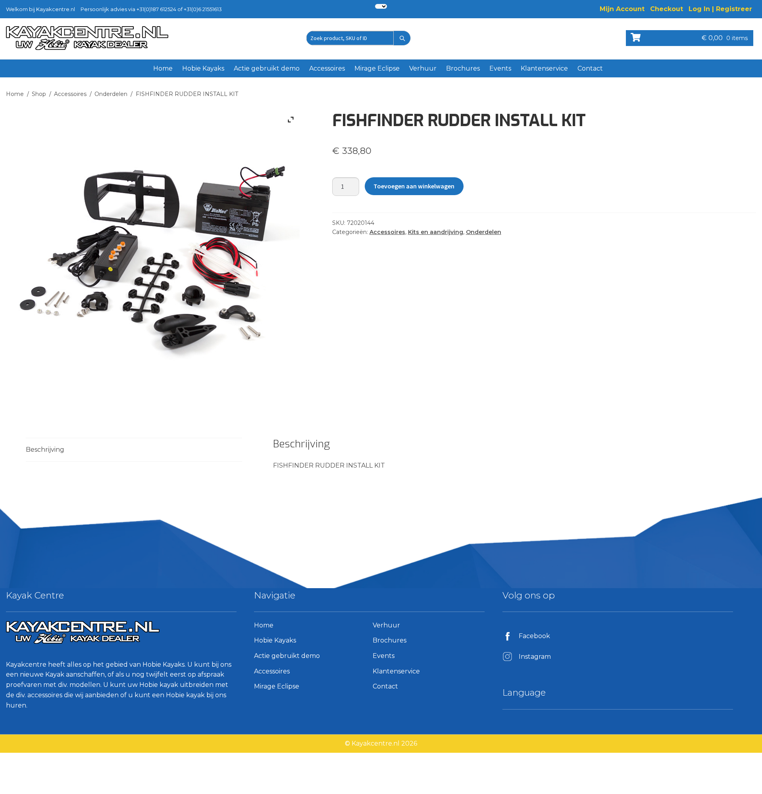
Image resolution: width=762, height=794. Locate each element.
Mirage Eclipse (377, 68)
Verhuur (423, 68)
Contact (590, 68)
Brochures (463, 68)
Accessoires (327, 68)
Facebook (534, 636)
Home (163, 68)
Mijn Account (622, 9)
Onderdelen (110, 94)
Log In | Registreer (720, 9)
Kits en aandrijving (435, 232)
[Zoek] (402, 38)
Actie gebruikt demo (267, 68)
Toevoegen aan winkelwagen (413, 186)
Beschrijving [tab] (45, 449)
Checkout (666, 9)
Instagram (535, 656)
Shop (39, 94)
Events (500, 68)
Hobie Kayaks (203, 68)
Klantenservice (544, 68)
